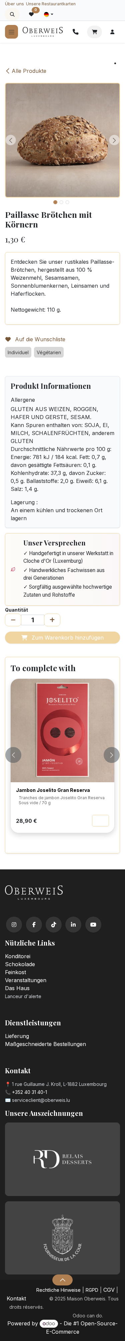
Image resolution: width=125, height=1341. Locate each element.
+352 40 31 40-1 (29, 1092)
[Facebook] (34, 925)
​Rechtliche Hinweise (58, 1290)
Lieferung (17, 1036)
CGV (109, 1289)
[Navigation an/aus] (11, 32)
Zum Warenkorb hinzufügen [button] (67, 637)
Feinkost (15, 972)
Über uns (14, 3)
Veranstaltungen (25, 980)
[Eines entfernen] (13, 620)
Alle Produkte (29, 71)
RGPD (92, 1290)
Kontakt (16, 1298)
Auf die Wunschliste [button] (39, 339)
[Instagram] (14, 925)
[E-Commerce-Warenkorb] (94, 32)
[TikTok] (54, 925)
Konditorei (17, 956)
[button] (12, 14)
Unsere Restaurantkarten (51, 3)
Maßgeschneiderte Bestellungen (45, 1044)
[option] (62, 763)
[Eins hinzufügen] (52, 620)
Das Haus (17, 988)
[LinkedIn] (73, 925)
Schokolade (20, 964)
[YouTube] (93, 925)
